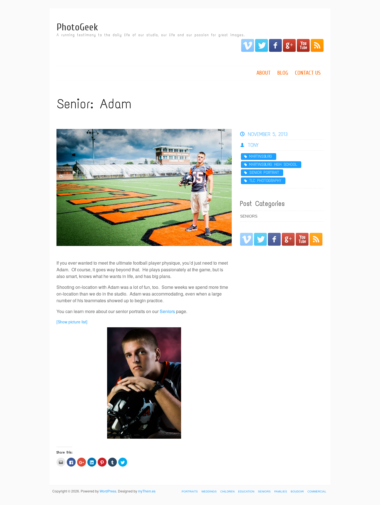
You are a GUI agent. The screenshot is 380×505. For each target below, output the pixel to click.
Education (246, 491)
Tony (253, 145)
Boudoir (297, 491)
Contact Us (308, 73)
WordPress (108, 491)
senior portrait (264, 172)
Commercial (316, 491)
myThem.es (147, 491)
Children (227, 491)
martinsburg (260, 156)
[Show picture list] (71, 322)
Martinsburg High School (273, 164)
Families (280, 491)
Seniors (167, 311)
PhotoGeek (77, 27)
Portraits (190, 491)
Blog (282, 73)
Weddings (209, 491)
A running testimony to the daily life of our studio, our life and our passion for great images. (150, 35)
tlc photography (265, 180)
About (263, 73)
